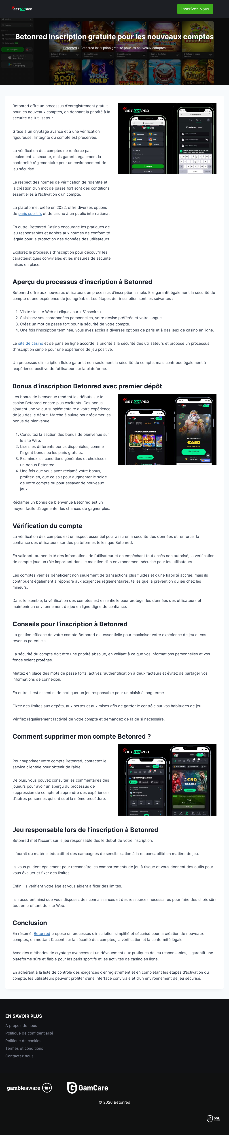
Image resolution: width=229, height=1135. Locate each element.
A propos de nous (21, 1025)
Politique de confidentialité (29, 1033)
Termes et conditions (24, 1048)
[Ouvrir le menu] (219, 8)
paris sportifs (30, 213)
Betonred (70, 48)
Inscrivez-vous (195, 8)
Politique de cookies (23, 1041)
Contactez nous (19, 1056)
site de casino (30, 343)
